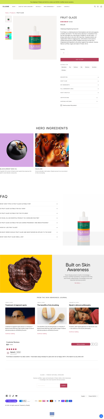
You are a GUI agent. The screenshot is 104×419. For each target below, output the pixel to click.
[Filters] (92, 344)
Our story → (78, 283)
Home (7, 13)
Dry (70, 67)
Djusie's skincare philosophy (80, 305)
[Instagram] (10, 396)
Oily (81, 67)
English (83, 396)
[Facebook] (7, 396)
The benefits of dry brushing (48, 305)
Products (12, 13)
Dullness (76, 67)
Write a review (81, 344)
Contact (67, 6)
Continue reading (10, 333)
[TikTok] (13, 396)
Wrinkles (64, 70)
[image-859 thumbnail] (8, 36)
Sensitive (94, 67)
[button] (64, 21)
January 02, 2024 (74, 302)
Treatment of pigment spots (16, 305)
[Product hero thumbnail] (8, 19)
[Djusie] (6, 6)
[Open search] (95, 6)
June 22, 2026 (9, 302)
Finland (92, 396)
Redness (87, 67)
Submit (64, 385)
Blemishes (64, 67)
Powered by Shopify (25, 405)
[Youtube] (16, 396)
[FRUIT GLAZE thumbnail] (8, 27)
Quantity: (62, 49)
